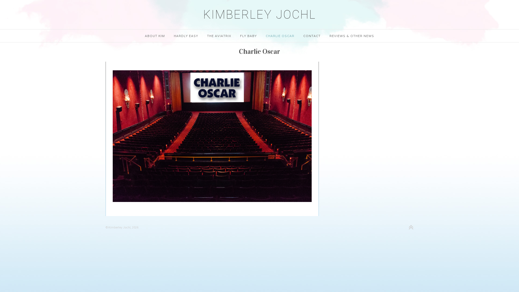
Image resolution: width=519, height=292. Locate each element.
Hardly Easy (186, 36)
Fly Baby (248, 36)
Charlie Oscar (280, 36)
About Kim (155, 36)
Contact (312, 36)
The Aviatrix (219, 36)
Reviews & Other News (352, 36)
